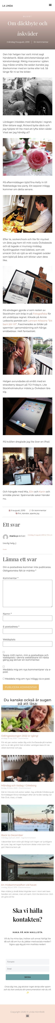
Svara (5, 549)
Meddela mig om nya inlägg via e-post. (27, 679)
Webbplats (9, 639)
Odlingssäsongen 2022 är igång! (19, 735)
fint (19, 513)
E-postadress (11, 626)
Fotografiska (40, 313)
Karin (42, 491)
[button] (50, 5)
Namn (7, 614)
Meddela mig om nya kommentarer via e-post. (27, 670)
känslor (25, 513)
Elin (31, 491)
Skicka (27, 977)
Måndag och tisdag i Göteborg (18, 785)
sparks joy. (35, 513)
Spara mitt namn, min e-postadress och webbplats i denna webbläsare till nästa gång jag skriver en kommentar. (26, 657)
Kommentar (10, 578)
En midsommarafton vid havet (18, 884)
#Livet (27, 16)
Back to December (12, 835)
